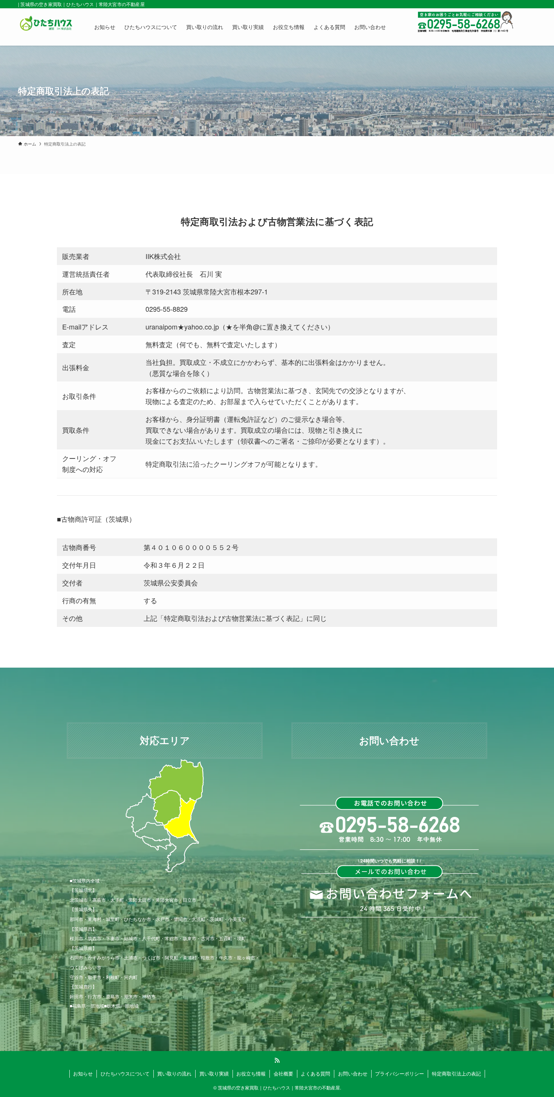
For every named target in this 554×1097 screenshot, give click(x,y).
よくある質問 (315, 1073)
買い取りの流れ (174, 1073)
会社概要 (283, 1073)
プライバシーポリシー (399, 1073)
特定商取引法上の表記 (456, 1073)
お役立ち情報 (251, 1073)
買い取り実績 (214, 1073)
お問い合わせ (352, 1073)
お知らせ (83, 1073)
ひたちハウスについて (125, 1073)
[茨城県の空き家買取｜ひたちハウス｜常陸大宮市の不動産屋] (46, 26)
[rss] (277, 1060)
